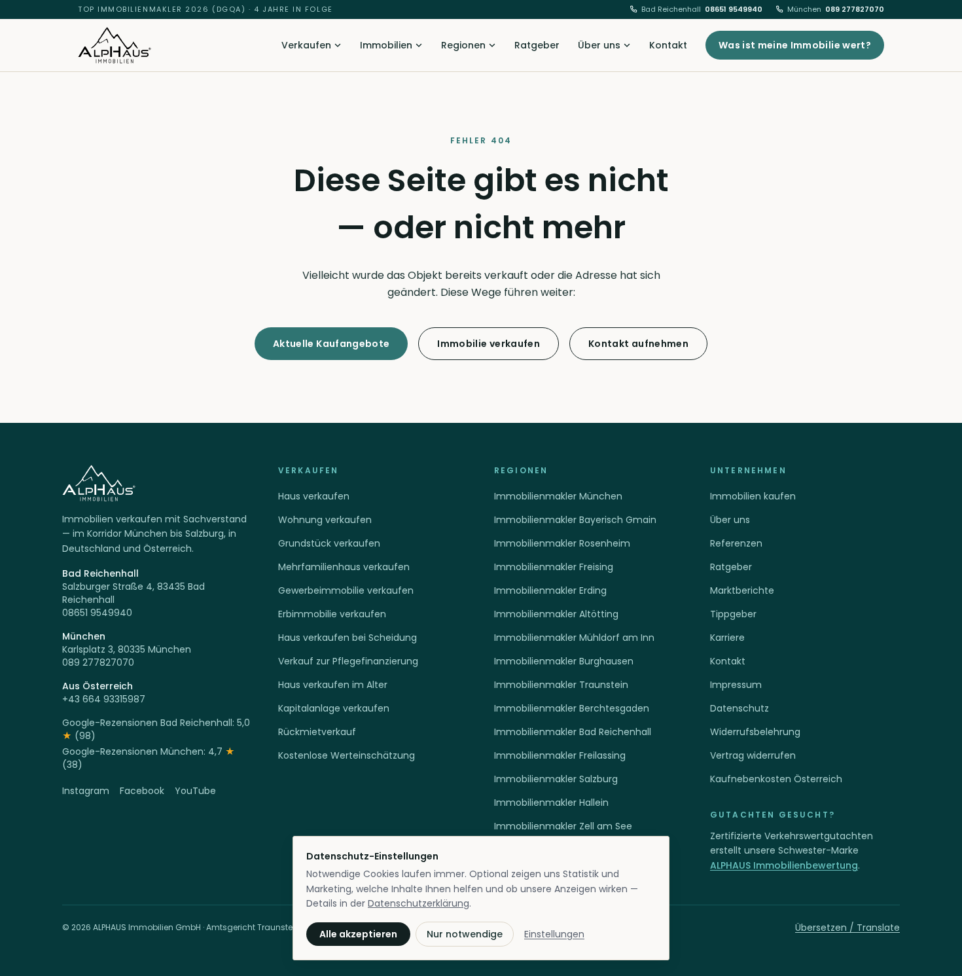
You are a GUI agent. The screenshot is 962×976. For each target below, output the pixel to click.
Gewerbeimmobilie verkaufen (346, 590)
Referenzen (736, 543)
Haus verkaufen (313, 496)
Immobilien (386, 45)
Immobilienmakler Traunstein (561, 684)
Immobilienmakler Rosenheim (562, 543)
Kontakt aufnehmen (638, 343)
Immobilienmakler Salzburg (556, 779)
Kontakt (668, 45)
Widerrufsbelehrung (755, 731)
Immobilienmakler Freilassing (560, 755)
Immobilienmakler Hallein (551, 802)
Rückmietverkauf (317, 731)
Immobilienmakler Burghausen (563, 661)
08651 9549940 (701, 9)
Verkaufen (306, 45)
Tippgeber (733, 614)
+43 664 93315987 (103, 699)
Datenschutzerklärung (418, 903)
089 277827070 (835, 9)
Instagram (85, 790)
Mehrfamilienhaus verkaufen (344, 566)
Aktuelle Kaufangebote (331, 343)
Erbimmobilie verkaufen (332, 614)
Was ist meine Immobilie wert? (795, 45)
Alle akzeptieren (358, 934)
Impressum (736, 684)
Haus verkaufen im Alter (332, 684)
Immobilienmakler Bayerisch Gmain (575, 519)
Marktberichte (742, 590)
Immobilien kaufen (753, 496)
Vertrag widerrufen (753, 755)
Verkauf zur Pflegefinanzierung (348, 661)
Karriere (727, 637)
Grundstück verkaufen (329, 543)
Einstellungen (554, 934)
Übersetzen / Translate (847, 927)
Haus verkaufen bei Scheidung (347, 637)
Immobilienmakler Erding (550, 590)
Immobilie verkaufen (488, 343)
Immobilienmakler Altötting (556, 614)
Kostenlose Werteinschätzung (346, 755)
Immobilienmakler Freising (553, 566)
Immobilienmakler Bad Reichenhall (572, 731)
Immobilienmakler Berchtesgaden (571, 708)
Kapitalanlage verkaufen (333, 708)
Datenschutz (739, 708)
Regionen (463, 45)
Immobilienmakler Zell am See (563, 826)
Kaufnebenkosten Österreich (776, 779)
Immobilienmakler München (558, 496)
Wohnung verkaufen (325, 519)
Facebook (142, 790)
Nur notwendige (465, 934)
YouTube (195, 790)
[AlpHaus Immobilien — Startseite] (114, 45)
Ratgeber (537, 45)
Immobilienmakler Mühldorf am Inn (574, 637)
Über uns (599, 45)
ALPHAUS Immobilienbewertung (784, 865)
